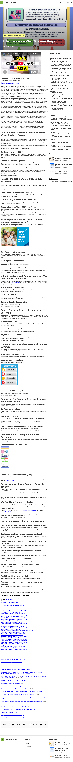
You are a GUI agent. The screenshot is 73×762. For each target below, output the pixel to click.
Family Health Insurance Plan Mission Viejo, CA (12, 647)
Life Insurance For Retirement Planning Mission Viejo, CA (15, 615)
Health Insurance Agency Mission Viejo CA (14, 35)
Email (44, 724)
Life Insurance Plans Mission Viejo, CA (10, 629)
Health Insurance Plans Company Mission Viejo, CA (13, 620)
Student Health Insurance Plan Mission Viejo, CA (13, 646)
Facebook (17, 724)
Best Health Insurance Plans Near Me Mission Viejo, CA (14, 636)
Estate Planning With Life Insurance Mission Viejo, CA (14, 613)
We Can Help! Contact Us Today (58, 122)
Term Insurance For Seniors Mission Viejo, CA (12, 612)
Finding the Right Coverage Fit (59, 104)
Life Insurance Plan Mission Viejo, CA (10, 638)
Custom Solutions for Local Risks (60, 116)
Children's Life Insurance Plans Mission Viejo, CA (13, 616)
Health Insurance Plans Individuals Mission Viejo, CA (14, 623)
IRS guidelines (16, 282)
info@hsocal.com (9, 601)
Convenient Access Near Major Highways (61, 118)
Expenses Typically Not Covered (59, 81)
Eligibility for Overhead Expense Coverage (61, 64)
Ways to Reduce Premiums (58, 96)
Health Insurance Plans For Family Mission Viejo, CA (14, 639)
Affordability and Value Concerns (59, 101)
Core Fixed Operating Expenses (59, 78)
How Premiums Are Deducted (59, 85)
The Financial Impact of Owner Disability (61, 68)
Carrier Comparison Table (58, 109)
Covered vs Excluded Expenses (59, 62)
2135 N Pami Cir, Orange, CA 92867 (27, 479)
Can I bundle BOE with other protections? (61, 136)
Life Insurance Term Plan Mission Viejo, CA (11, 622)
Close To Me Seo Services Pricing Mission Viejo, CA (14, 659)
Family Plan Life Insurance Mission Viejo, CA (12, 645)
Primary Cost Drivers (57, 92)
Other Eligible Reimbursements (59, 79)
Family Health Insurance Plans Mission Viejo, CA (13, 626)
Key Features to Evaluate (57, 108)
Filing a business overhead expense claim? (62, 141)
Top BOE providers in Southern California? (62, 142)
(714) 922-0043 (5, 82)
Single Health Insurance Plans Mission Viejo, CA (13, 717)
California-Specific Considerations (60, 88)
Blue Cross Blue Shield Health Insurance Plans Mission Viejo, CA (17, 630)
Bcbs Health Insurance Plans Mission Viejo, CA (12, 605)
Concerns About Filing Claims (59, 102)
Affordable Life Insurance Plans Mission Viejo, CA (13, 618)
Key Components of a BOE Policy (59, 61)
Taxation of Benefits (56, 87)
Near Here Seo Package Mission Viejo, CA (11, 662)
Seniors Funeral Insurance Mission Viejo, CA (12, 643)
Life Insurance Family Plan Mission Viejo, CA (12, 635)
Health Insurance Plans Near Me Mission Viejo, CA (13, 611)
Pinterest (35, 724)
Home (61, 2)
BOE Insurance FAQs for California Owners (61, 123)
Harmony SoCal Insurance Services (10, 83)
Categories (69, 2)
